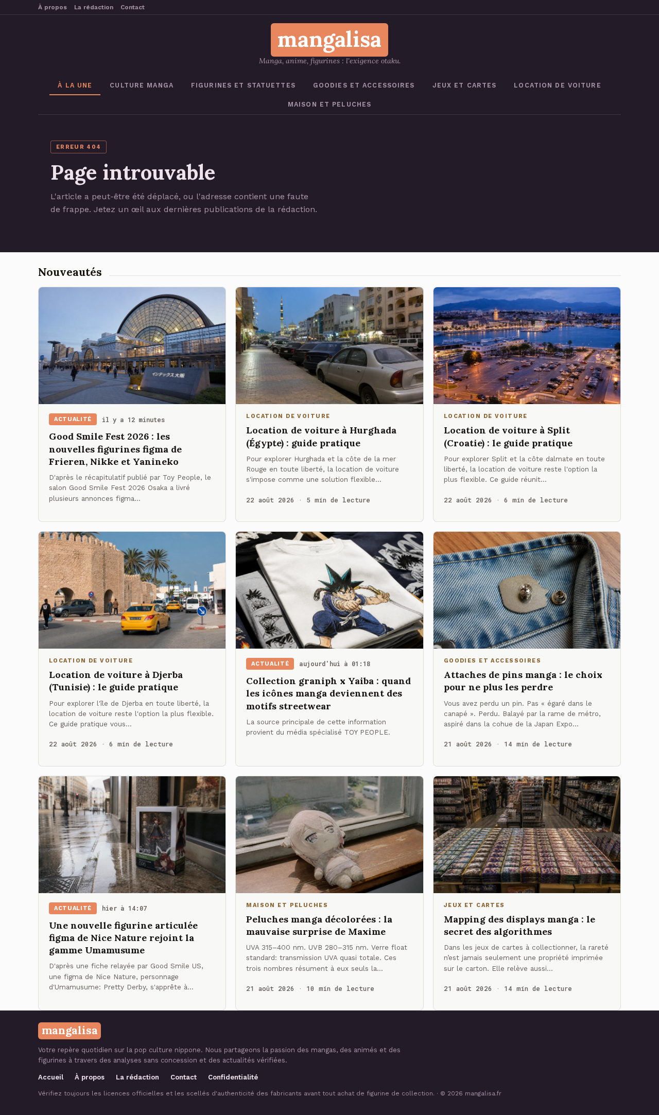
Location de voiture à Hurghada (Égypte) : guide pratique (321, 436)
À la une (75, 85)
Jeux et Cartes (464, 85)
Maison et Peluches (329, 104)
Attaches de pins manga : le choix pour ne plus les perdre (523, 681)
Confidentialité (233, 1077)
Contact (132, 7)
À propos (52, 7)
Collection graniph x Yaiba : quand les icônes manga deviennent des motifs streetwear (328, 693)
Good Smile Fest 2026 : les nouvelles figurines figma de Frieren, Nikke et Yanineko (115, 448)
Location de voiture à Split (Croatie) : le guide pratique (508, 436)
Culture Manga (142, 85)
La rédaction (93, 7)
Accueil (50, 1077)
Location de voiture (557, 85)
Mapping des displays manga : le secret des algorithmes (519, 925)
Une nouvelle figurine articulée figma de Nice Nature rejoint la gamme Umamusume (123, 937)
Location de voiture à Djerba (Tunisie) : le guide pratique (116, 681)
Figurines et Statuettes (243, 85)
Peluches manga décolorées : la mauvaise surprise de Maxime (319, 925)
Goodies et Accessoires (364, 85)
